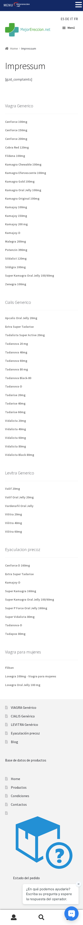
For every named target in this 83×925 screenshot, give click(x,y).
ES (62, 19)
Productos (19, 787)
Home (14, 48)
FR (76, 19)
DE (67, 19)
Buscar (41, 917)
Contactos (19, 804)
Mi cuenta (14, 917)
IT (71, 19)
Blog (14, 742)
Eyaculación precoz (25, 733)
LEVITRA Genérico (24, 724)
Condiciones (20, 796)
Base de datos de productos (25, 760)
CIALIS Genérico (23, 716)
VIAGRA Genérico (23, 707)
